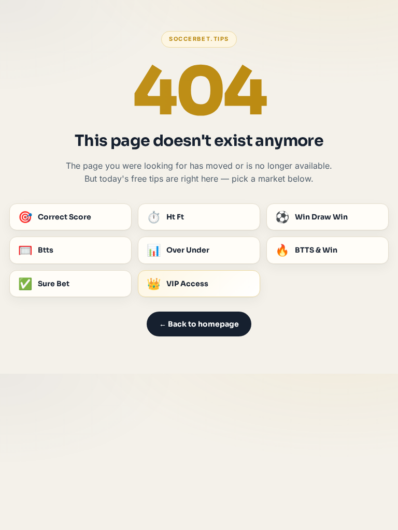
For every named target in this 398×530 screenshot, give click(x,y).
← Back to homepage (199, 324)
